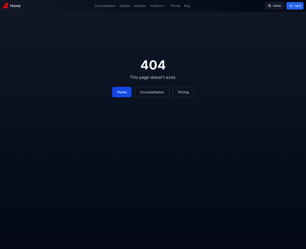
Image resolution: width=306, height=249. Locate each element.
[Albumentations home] (5, 6)
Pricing (175, 5)
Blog (187, 5)
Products (157, 5)
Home (15, 6)
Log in (297, 5)
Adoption (140, 5)
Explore (125, 5)
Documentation (105, 5)
